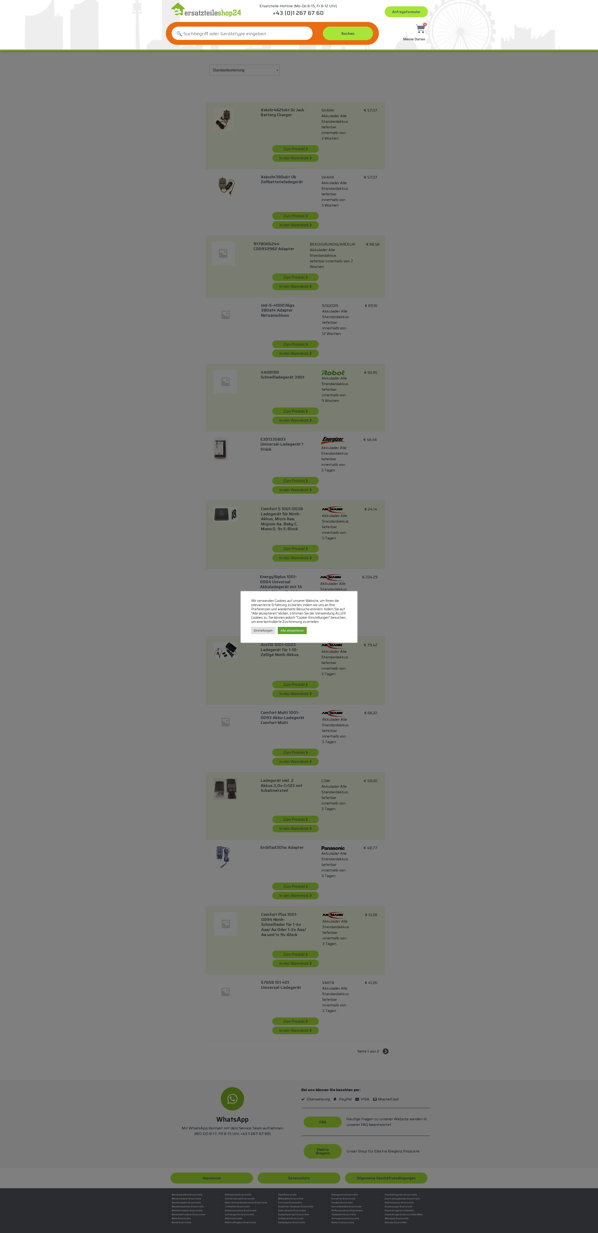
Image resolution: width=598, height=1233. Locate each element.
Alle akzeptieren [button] (292, 630)
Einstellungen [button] (263, 630)
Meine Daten (414, 39)
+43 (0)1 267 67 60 (298, 13)
